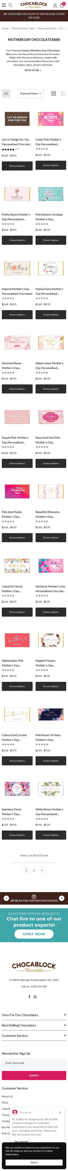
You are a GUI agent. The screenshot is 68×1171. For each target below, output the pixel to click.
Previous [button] (6, 898)
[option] (34, 898)
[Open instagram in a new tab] (35, 996)
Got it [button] (34, 1162)
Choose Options (17, 166)
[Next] (42, 870)
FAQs (5, 1102)
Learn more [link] (11, 1154)
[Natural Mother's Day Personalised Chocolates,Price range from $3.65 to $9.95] (17, 268)
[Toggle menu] (4, 5)
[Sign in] (55, 5)
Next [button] (61, 898)
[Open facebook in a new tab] (29, 996)
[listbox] (30, 93)
